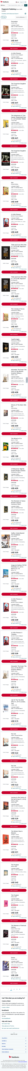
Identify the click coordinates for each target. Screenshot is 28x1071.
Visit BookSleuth (6, 1018)
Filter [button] (4, 17)
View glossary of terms (8, 1026)
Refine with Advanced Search (10, 13)
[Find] (25, 5)
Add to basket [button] (14, 48)
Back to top (14, 1034)
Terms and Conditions (22, 1061)
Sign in (21, 2)
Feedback (26, 380)
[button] (23, 45)
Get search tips (6, 1023)
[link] (25, 13)
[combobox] (16, 5)
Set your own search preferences (10, 1028)
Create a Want (5, 1007)
